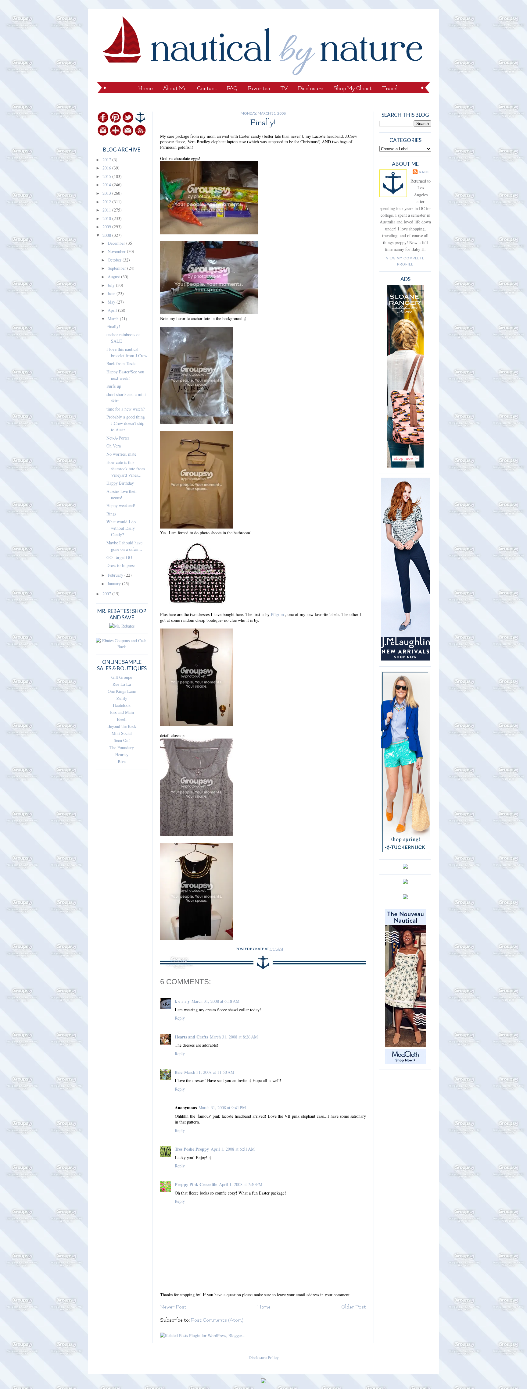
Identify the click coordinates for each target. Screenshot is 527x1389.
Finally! (113, 326)
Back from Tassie (121, 363)
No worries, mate (121, 454)
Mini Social (122, 733)
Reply (180, 1018)
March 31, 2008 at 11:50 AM (209, 1072)
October (115, 260)
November (117, 251)
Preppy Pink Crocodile (196, 1184)
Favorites (259, 88)
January (115, 583)
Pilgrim (278, 614)
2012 (107, 202)
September (117, 268)
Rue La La (122, 684)
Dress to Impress (120, 565)
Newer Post (173, 1307)
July (112, 285)
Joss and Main (122, 712)
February (116, 575)
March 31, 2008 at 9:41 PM (222, 1107)
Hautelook (122, 705)
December (117, 243)
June (112, 293)
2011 (107, 210)
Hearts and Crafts (191, 1037)
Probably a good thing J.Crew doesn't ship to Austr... (125, 423)
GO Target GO (119, 557)
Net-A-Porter (117, 438)
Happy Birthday (120, 483)
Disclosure (310, 88)
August (114, 277)
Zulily (122, 698)
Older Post (353, 1307)
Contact (207, 88)
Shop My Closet (353, 88)
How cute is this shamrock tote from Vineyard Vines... (125, 468)
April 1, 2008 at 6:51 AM (233, 1149)
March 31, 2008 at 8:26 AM (234, 1037)
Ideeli (122, 719)
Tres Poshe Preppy (192, 1149)
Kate (424, 172)
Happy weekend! (120, 505)
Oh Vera (113, 446)
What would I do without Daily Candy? (121, 528)
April (113, 310)
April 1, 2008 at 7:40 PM (240, 1184)
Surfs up (113, 386)
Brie (178, 1072)
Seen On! (122, 740)
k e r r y (182, 1001)
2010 (107, 218)
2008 (107, 235)
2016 (107, 168)
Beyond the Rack (121, 726)
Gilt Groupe (121, 677)
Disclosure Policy (264, 1357)
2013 (107, 193)
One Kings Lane (122, 691)
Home (145, 88)
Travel (390, 88)
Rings (111, 514)
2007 (107, 594)
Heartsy (121, 754)
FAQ (232, 88)
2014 (107, 184)
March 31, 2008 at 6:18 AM (215, 1001)
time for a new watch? (125, 409)
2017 (107, 159)
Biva (122, 761)
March (114, 319)
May (112, 302)
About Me (175, 88)
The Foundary (121, 747)
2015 (107, 176)
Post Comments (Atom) (217, 1320)
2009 (107, 227)
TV (284, 88)
